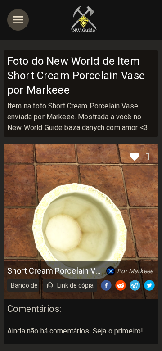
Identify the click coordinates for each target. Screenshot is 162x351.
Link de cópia (75, 285)
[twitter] (149, 285)
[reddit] (120, 285)
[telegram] (135, 285)
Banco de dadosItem (25, 285)
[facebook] (106, 285)
